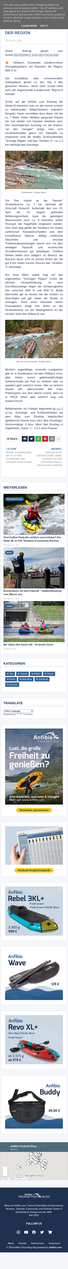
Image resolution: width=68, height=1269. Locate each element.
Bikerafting (27, 679)
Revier (12, 679)
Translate (28, 714)
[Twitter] (31, 439)
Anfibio (37, 674)
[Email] (52, 439)
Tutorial (23, 674)
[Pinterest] (45, 439)
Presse (50, 674)
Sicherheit (43, 679)
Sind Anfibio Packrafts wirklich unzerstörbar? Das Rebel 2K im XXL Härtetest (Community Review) (32, 539)
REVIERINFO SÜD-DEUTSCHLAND (36, 54)
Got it (44, 25)
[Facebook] (25, 439)
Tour (11, 674)
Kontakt (22, 1243)
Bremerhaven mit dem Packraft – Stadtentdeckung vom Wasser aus (32, 592)
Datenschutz (37, 1243)
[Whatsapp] (38, 439)
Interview (13, 685)
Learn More (29, 25)
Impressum (54, 1243)
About (11, 1243)
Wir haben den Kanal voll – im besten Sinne (28, 644)
